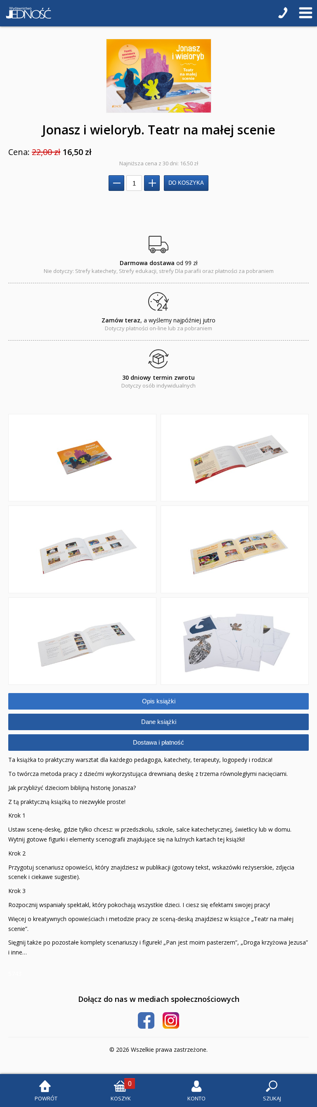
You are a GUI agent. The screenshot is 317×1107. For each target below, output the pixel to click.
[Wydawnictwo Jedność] (27, 13)
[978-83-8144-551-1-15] (82, 457)
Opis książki (158, 701)
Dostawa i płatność (158, 742)
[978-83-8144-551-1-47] (235, 549)
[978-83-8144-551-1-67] (235, 641)
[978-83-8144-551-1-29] (235, 457)
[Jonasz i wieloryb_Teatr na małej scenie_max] (158, 76)
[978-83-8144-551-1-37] (82, 549)
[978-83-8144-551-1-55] (82, 641)
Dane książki (158, 721)
